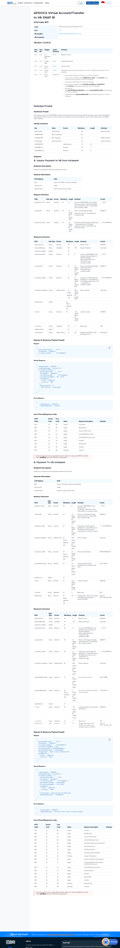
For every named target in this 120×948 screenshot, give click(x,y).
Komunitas (28, 3)
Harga (47, 3)
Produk (20, 3)
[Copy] (109, 347)
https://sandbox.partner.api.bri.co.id (70, 33)
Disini (54, 54)
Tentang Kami (38, 3)
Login (81, 3)
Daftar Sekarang (93, 3)
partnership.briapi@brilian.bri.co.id (61, 935)
